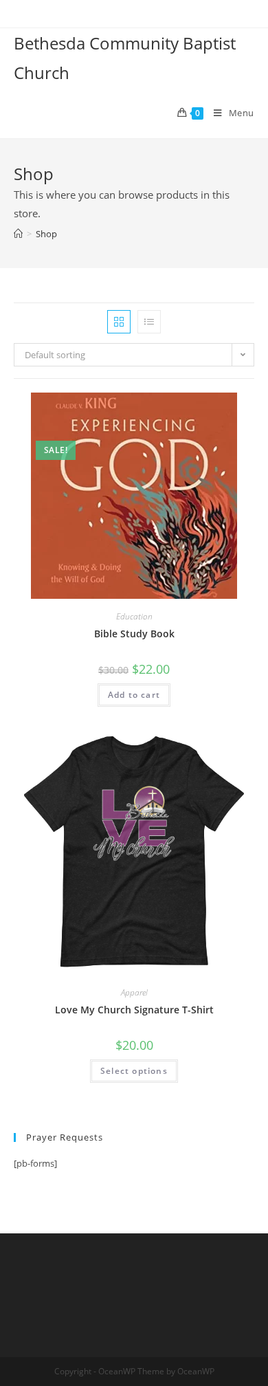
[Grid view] (119, 321)
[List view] (149, 321)
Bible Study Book (134, 633)
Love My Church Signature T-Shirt (134, 1009)
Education (134, 616)
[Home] (18, 234)
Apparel (134, 992)
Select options (134, 1071)
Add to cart (134, 695)
